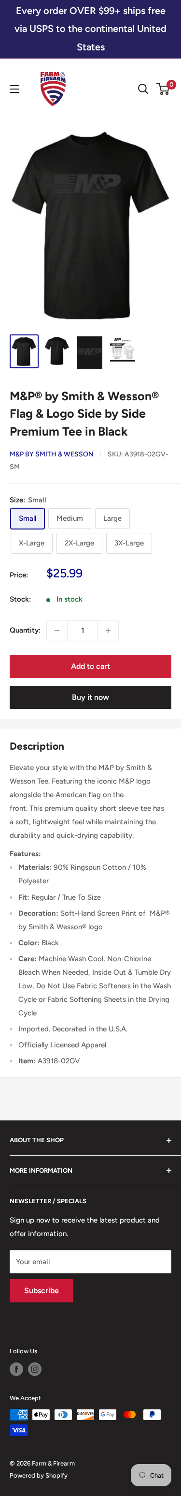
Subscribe (41, 1290)
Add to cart (90, 666)
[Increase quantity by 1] (108, 630)
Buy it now (90, 697)
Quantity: (25, 630)
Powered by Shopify (39, 1475)
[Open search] (143, 89)
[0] (163, 89)
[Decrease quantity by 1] (57, 630)
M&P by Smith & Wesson (52, 454)
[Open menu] (14, 89)
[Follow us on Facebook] (16, 1369)
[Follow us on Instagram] (35, 1369)
